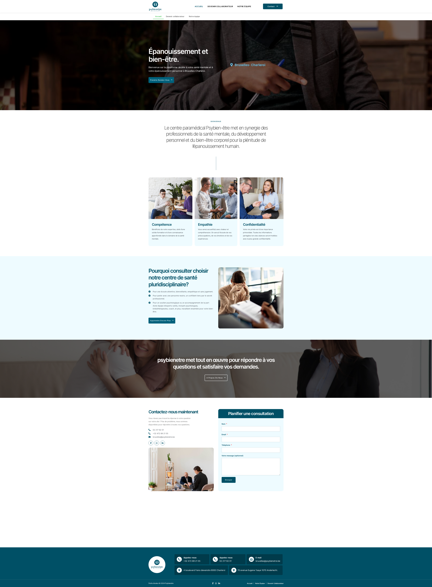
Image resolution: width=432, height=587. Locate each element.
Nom (224, 424)
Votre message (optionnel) (232, 456)
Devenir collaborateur (220, 6)
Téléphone (226, 445)
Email (224, 434)
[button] (161, 80)
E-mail (258, 558)
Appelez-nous (189, 558)
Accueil (199, 6)
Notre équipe (244, 6)
